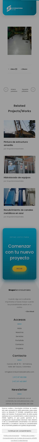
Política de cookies (28, 436)
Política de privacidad (11, 436)
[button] (19, 431)
